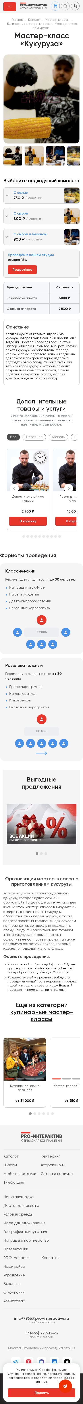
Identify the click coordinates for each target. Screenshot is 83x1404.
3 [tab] (45, 853)
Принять (42, 1393)
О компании (14, 1292)
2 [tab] (41, 853)
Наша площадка (18, 1197)
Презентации (15, 1249)
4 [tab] (23, 536)
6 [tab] (31, 536)
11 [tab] (51, 536)
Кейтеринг (50, 1156)
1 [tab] (37, 853)
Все (13, 437)
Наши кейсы (14, 1267)
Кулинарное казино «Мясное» (24, 1088)
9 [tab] (43, 536)
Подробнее (22, 270)
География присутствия (25, 1232)
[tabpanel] (28, 489)
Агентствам (14, 1301)
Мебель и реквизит (20, 1174)
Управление (14, 1275)
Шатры (10, 1165)
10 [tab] (47, 536)
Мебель (58, 437)
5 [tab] (27, 536)
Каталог (11, 1156)
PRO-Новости (16, 1258)
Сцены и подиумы (57, 1174)
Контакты (50, 1258)
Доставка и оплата (21, 1206)
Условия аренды (18, 1214)
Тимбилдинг (14, 1183)
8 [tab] (39, 536)
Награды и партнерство (26, 1241)
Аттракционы (53, 1165)
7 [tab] (35, 536)
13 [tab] (59, 536)
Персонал (34, 437)
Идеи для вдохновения (24, 1223)
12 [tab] (55, 536)
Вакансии (12, 1284)
